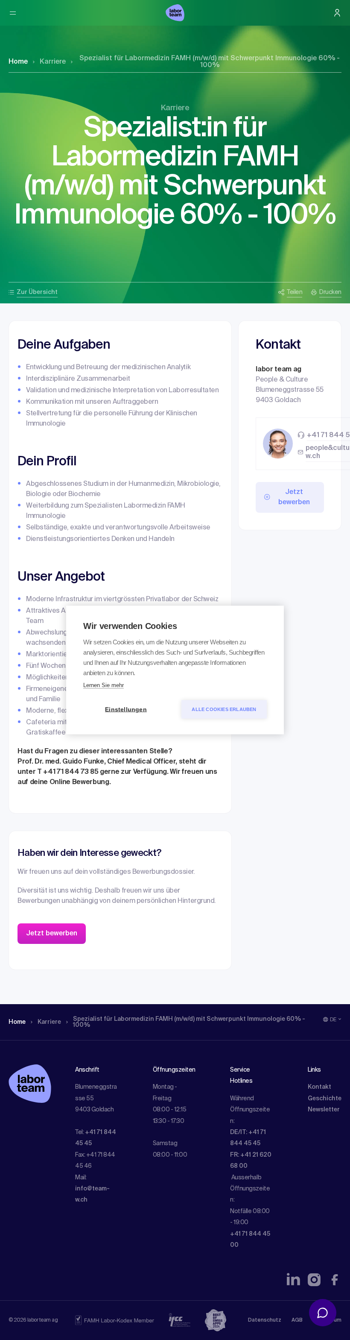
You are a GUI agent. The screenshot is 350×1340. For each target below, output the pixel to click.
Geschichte (324, 1099)
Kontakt (319, 1087)
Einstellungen (126, 709)
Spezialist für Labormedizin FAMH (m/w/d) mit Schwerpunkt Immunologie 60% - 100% (209, 62)
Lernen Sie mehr (103, 685)
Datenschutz (264, 1320)
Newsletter (324, 1110)
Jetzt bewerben (51, 933)
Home (18, 62)
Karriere (53, 62)
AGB (297, 1320)
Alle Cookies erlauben (224, 709)
